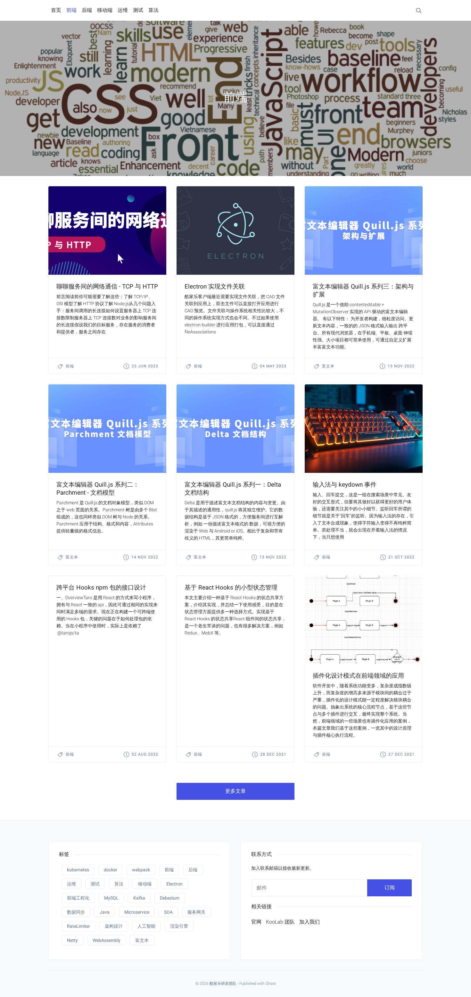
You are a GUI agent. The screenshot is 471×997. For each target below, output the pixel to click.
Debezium (169, 898)
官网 (256, 922)
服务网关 (196, 912)
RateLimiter (78, 926)
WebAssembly (106, 940)
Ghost (271, 983)
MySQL (111, 898)
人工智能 (146, 926)
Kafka (139, 898)
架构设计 (114, 926)
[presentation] (107, 230)
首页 (56, 10)
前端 (71, 10)
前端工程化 (78, 898)
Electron (174, 883)
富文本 (328, 366)
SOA (168, 912)
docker (110, 869)
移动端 (104, 10)
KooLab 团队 (280, 922)
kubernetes (78, 869)
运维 (123, 10)
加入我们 (309, 922)
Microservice (136, 912)
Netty (72, 940)
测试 (138, 10)
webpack (141, 869)
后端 (87, 10)
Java (105, 912)
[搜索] (419, 10)
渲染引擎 (179, 926)
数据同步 (76, 912)
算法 (153, 10)
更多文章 (235, 791)
